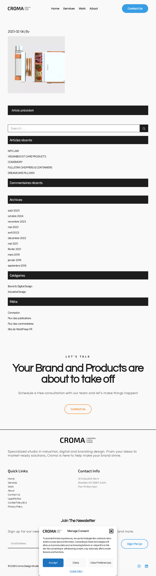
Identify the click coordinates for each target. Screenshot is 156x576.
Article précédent (22, 110)
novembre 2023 (17, 221)
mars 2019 (14, 254)
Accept (53, 562)
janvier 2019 (14, 260)
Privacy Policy (15, 506)
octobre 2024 (15, 216)
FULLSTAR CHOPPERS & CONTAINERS (30, 167)
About (94, 8)
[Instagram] (139, 566)
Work (82, 8)
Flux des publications (19, 318)
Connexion (14, 312)
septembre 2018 (17, 265)
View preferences (100, 562)
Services (69, 8)
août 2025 (13, 210)
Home (55, 8)
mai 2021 (13, 243)
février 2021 (14, 249)
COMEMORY (15, 161)
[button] (111, 531)
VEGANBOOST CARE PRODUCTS (27, 156)
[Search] (144, 128)
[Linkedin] (146, 566)
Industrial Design (17, 291)
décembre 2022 (17, 238)
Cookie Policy (76, 571)
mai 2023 (13, 227)
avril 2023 (13, 232)
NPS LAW (13, 150)
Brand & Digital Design (20, 286)
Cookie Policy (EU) (17, 502)
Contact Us (14, 494)
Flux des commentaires (20, 323)
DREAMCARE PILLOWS (21, 172)
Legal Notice (14, 498)
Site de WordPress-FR (20, 329)
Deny (76, 562)
